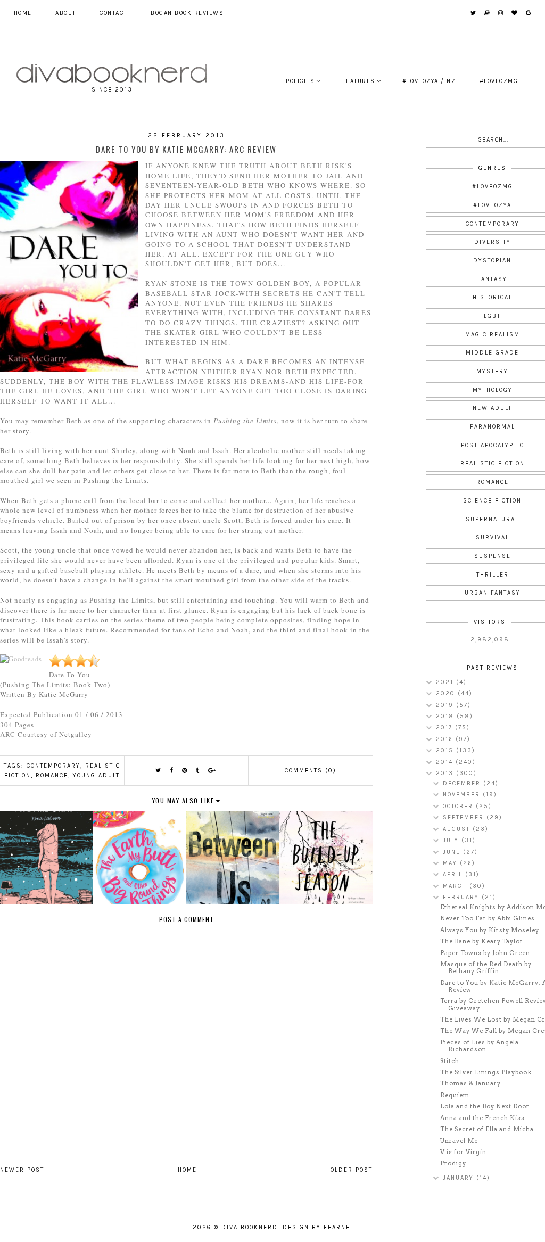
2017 (445, 727)
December (463, 783)
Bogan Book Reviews (187, 13)
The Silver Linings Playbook (486, 1072)
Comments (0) (310, 770)
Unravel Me (459, 1141)
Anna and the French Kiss (482, 1118)
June (453, 852)
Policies (300, 81)
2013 (446, 773)
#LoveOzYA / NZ (429, 81)
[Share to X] (158, 770)
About (65, 13)
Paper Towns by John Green (485, 953)
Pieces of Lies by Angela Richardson (479, 1046)
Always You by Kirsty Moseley (489, 930)
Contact (113, 13)
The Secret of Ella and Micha (487, 1129)
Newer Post (22, 1169)
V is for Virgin (463, 1152)
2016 (446, 739)
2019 (446, 705)
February (462, 897)
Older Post (352, 1169)
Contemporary (53, 765)
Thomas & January (470, 1083)
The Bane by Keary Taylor (481, 941)
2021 (446, 682)
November (463, 794)
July (452, 840)
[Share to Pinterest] (185, 770)
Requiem (454, 1095)
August (458, 829)
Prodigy (453, 1163)
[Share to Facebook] (172, 770)
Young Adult (96, 775)
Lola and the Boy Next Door (485, 1106)
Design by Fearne (316, 1227)
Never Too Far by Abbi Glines (487, 918)
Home (23, 13)
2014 (446, 762)
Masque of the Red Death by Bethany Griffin (486, 967)
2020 (447, 693)
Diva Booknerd (249, 1227)
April (454, 874)
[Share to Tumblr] (198, 770)
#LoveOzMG (499, 81)
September (464, 817)
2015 (446, 750)
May (451, 863)
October (459, 806)
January (459, 1177)
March (456, 886)
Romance (52, 775)
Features (358, 81)
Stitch (449, 1061)
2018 (446, 716)
